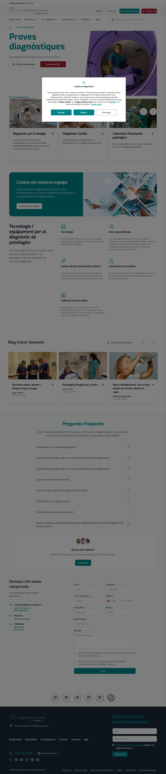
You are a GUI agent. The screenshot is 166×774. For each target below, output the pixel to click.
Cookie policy (96, 104)
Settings (106, 112)
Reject (84, 112)
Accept (61, 112)
